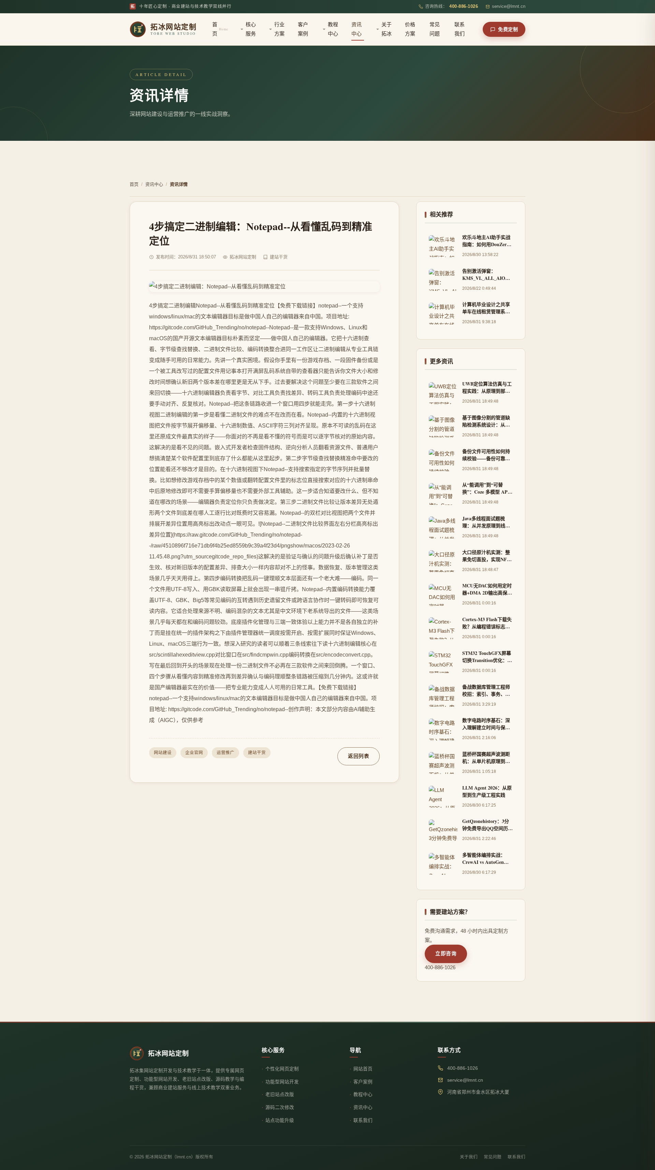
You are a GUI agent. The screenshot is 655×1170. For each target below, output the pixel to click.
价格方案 (410, 28)
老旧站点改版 (279, 1094)
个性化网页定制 (282, 1068)
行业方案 (279, 28)
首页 (220, 28)
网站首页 (363, 1068)
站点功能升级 (279, 1120)
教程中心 (333, 28)
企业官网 (194, 752)
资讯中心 (356, 28)
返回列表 (358, 756)
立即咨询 (445, 953)
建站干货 (257, 752)
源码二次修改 (279, 1107)
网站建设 (163, 752)
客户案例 (303, 28)
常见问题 (435, 28)
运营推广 (225, 752)
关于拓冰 (386, 28)
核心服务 (251, 28)
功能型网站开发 (282, 1081)
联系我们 (459, 28)
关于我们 (469, 1157)
